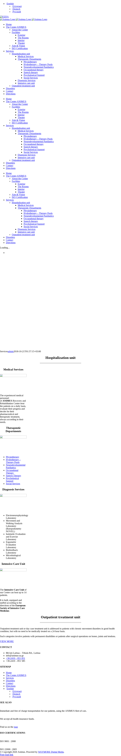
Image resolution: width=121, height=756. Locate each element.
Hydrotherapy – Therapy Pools (13, 461)
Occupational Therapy (12, 471)
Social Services (13, 483)
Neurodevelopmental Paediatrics (15, 466)
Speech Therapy (13, 475)
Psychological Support (12, 479)
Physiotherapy (12, 457)
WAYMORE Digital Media (51, 752)
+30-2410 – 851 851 (15, 658)
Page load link (6, 754)
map (16, 727)
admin (11, 351)
